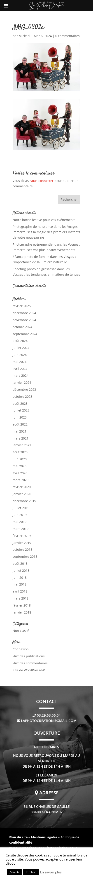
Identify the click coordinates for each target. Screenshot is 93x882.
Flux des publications (29, 656)
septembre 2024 (25, 334)
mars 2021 (20, 438)
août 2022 (20, 424)
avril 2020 (20, 473)
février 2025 (22, 306)
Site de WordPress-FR (29, 670)
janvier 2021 (22, 445)
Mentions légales (44, 837)
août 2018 (20, 563)
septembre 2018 (25, 556)
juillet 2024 (21, 348)
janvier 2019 (22, 543)
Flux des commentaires (30, 663)
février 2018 (22, 605)
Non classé (21, 630)
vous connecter (41, 181)
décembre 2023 (24, 389)
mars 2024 (20, 375)
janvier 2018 (22, 612)
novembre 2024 (24, 320)
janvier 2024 (22, 382)
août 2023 (20, 403)
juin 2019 (20, 515)
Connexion (21, 649)
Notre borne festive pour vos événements (44, 220)
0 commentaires (67, 36)
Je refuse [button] (31, 872)
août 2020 (20, 452)
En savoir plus (51, 872)
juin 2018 (20, 577)
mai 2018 (19, 584)
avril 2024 (20, 369)
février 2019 (22, 536)
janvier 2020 (22, 494)
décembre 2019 (24, 501)
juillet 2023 (21, 410)
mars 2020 (20, 480)
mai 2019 (19, 522)
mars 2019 (20, 529)
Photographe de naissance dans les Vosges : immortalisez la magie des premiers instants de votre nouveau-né (46, 232)
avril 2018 (20, 591)
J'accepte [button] (14, 872)
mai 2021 (19, 431)
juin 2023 (20, 417)
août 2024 (20, 341)
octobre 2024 (22, 327)
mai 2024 (19, 362)
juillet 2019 (21, 508)
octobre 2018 (22, 549)
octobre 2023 (22, 396)
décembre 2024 (24, 313)
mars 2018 (20, 598)
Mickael (24, 36)
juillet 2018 (21, 570)
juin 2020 (20, 459)
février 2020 (22, 487)
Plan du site (18, 837)
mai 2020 (19, 466)
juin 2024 (20, 355)
